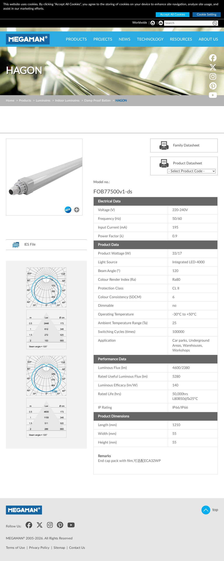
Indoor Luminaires (67, 100)
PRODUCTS (76, 39)
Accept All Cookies (172, 14)
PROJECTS (102, 39)
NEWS (124, 39)
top (214, 510)
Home (10, 100)
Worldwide (139, 22)
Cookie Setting (206, 14)
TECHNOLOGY (150, 39)
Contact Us (77, 547)
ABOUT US (208, 39)
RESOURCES (181, 39)
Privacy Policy (39, 547)
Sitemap (59, 547)
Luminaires (43, 100)
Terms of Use (15, 547)
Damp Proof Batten (97, 100)
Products (25, 100)
